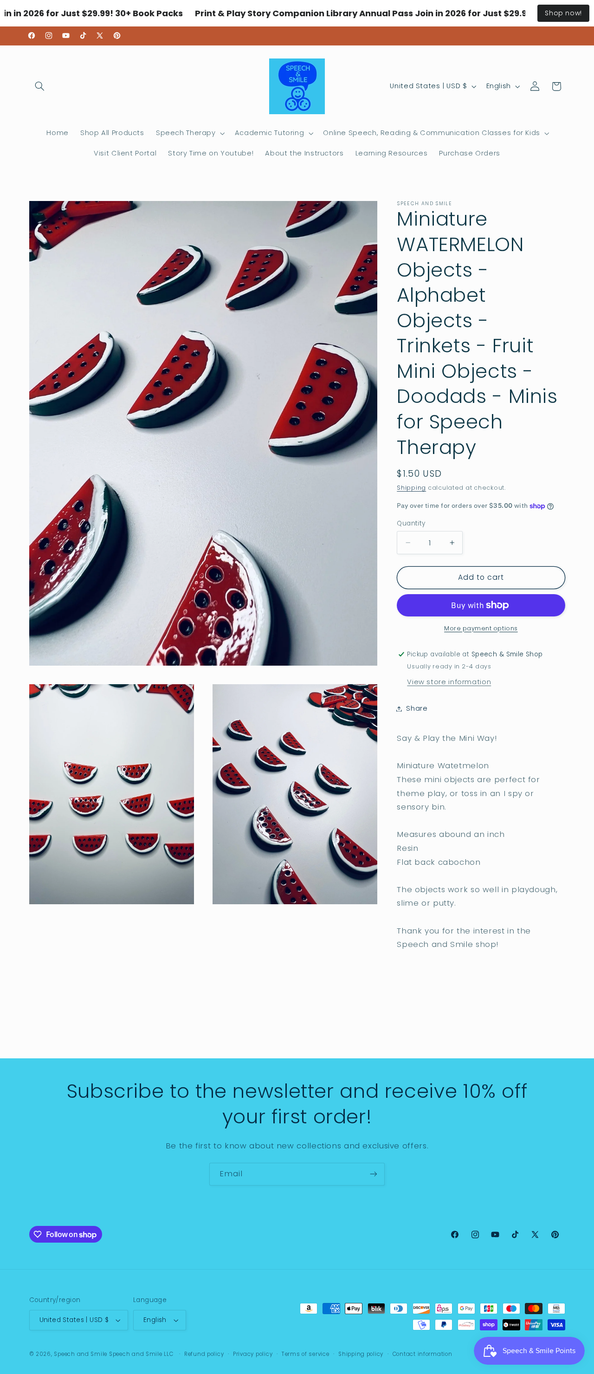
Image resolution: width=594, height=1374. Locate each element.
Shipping (411, 488)
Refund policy (204, 1354)
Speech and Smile (80, 1354)
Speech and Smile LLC (142, 1354)
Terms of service (305, 1354)
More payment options (481, 628)
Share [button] (416, 708)
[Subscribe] (373, 1174)
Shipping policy (360, 1354)
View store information (449, 682)
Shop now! (563, 13)
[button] (40, 86)
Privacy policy (252, 1354)
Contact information (422, 1354)
